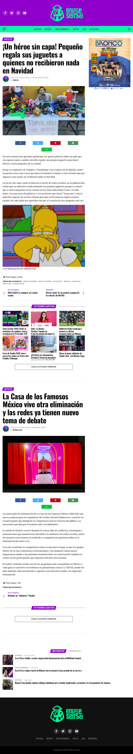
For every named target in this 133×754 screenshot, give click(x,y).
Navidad (76, 281)
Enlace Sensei (45, 281)
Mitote (76, 29)
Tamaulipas (19, 284)
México (68, 281)
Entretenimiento (62, 29)
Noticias (37, 29)
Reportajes (94, 29)
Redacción (17, 430)
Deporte (48, 29)
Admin (16, 80)
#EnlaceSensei (30, 281)
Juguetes (58, 281)
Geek (84, 29)
